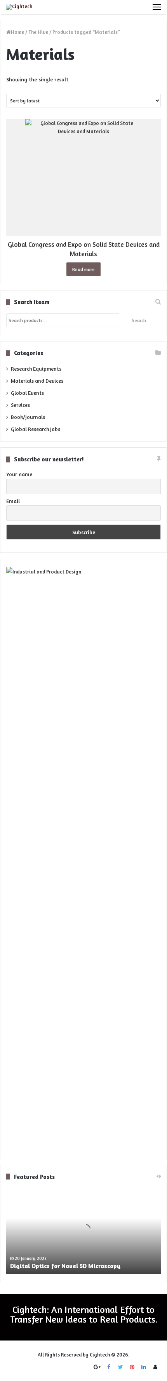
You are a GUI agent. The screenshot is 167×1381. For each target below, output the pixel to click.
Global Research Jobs (35, 429)
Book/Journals (28, 417)
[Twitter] (120, 1367)
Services (20, 405)
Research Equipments (36, 369)
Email (13, 501)
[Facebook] (109, 1367)
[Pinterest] (132, 1367)
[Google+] (97, 1367)
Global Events (27, 393)
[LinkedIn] (144, 1367)
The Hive (38, 32)
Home (17, 32)
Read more (83, 269)
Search (139, 320)
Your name (19, 474)
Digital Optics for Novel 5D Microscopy (65, 1266)
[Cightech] (19, 7)
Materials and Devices (37, 381)
